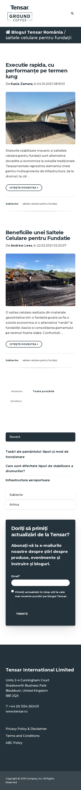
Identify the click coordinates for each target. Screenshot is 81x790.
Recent (14, 437)
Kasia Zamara (22, 84)
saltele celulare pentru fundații (39, 203)
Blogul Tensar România (37, 32)
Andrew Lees (21, 245)
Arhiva (14, 504)
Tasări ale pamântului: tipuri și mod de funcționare (37, 454)
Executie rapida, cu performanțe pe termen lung (36, 70)
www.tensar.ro (17, 711)
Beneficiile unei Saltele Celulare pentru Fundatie (38, 235)
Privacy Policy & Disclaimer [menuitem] (26, 729)
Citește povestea (23, 187)
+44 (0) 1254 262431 (24, 706)
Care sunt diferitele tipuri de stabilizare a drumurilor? (39, 468)
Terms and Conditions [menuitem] (23, 736)
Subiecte (16, 495)
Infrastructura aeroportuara (28, 480)
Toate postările (43, 391)
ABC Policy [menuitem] (14, 743)
